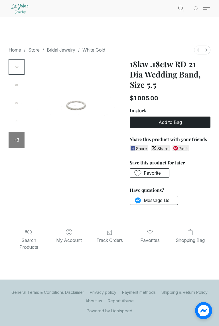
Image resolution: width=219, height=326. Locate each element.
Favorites (150, 240)
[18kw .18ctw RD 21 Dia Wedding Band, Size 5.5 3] (17, 122)
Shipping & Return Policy (184, 292)
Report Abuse (121, 300)
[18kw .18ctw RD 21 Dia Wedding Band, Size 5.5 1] (17, 85)
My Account (69, 240)
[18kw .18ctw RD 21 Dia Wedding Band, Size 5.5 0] (17, 67)
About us (94, 300)
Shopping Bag (190, 240)
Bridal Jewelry (61, 50)
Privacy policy (103, 292)
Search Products (28, 243)
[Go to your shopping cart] (196, 8)
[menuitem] (198, 50)
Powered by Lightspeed (109, 310)
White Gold (93, 50)
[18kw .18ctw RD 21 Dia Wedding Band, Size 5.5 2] (17, 103)
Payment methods (139, 292)
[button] (20, 8)
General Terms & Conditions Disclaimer (47, 292)
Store (34, 50)
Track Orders (109, 240)
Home (15, 50)
